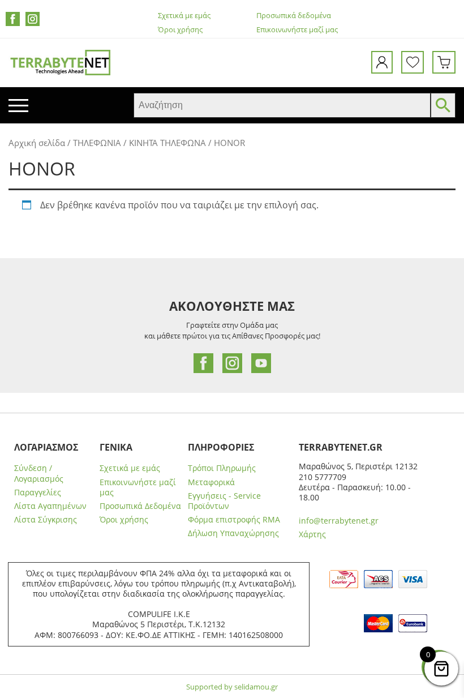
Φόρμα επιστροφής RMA (234, 520)
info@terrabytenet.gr (339, 520)
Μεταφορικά (211, 482)
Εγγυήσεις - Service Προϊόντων (224, 501)
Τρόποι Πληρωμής (222, 468)
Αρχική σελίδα (36, 142)
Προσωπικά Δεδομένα (140, 506)
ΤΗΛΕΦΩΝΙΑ (97, 142)
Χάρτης (312, 534)
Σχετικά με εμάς (184, 15)
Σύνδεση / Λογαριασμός (38, 473)
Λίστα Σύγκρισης (45, 520)
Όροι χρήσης (180, 30)
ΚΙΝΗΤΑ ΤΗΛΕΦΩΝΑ (167, 142)
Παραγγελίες (37, 492)
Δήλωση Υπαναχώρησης (233, 533)
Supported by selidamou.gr (232, 687)
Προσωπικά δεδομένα (293, 15)
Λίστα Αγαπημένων (50, 506)
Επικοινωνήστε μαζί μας (297, 30)
